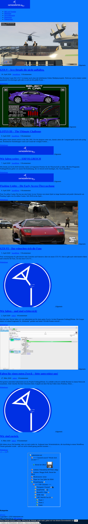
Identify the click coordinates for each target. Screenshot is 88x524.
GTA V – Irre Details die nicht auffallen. (22, 69)
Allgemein (2, 514)
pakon (14, 316)
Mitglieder (7, 13)
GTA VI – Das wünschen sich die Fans (21, 248)
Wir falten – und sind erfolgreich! (18, 311)
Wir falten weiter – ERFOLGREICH (20, 158)
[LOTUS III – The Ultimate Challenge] (34, 127)
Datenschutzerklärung (32, 523)
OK (76, 520)
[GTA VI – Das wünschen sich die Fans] (39, 244)
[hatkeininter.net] (44, 4)
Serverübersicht (9, 15)
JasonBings (16, 74)
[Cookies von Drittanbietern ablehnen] (40, 523)
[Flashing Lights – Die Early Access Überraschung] (27, 181)
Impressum (8, 17)
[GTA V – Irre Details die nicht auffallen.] (39, 65)
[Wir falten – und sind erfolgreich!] (27, 306)
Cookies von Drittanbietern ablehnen (12, 523)
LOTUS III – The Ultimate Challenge (20, 131)
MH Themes (18, 518)
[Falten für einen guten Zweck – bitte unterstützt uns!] (39, 369)
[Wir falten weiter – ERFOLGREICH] (27, 154)
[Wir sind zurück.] (27, 432)
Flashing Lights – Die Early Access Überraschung (27, 186)
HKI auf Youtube (10, 12)
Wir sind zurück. (9, 436)
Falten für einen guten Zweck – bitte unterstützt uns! (29, 373)
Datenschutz (8, 19)
